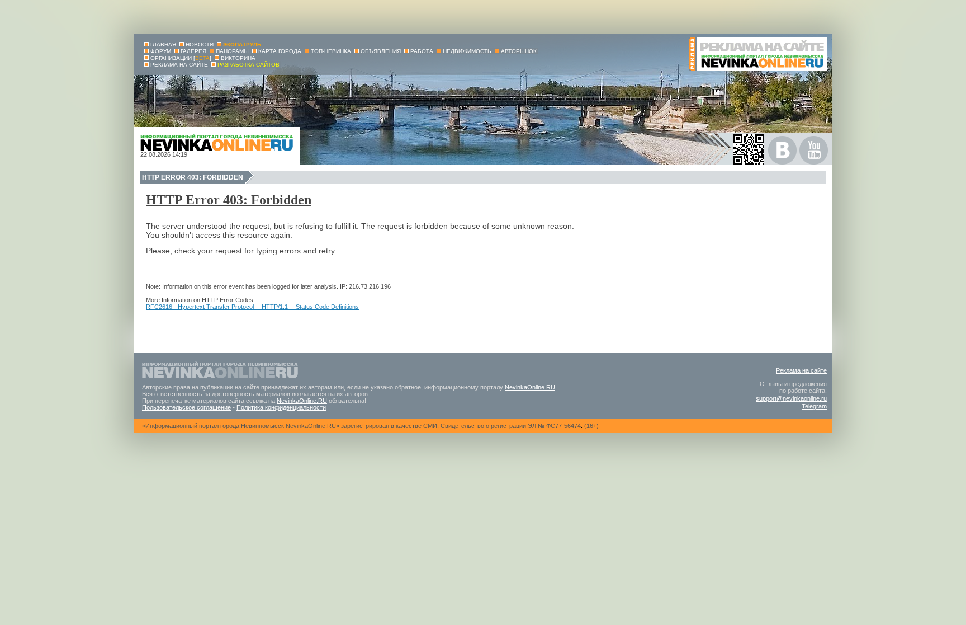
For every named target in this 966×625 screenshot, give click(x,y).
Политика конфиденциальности (281, 407)
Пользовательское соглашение (186, 407)
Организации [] (180, 58)
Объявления (381, 51)
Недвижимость (467, 51)
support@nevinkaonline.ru (791, 398)
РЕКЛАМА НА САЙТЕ (179, 65)
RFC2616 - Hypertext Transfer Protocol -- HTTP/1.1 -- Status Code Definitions (252, 306)
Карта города (279, 51)
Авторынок (519, 51)
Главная (163, 44)
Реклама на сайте (801, 370)
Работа (421, 51)
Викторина (238, 58)
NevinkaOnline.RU (530, 387)
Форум (160, 51)
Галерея (193, 51)
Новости (200, 44)
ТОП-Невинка (331, 51)
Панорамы (232, 51)
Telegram (814, 406)
